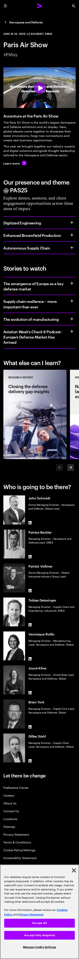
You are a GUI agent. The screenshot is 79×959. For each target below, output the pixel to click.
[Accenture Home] (40, 6)
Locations (10, 818)
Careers (8, 795)
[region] (39, 912)
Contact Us (11, 811)
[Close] (74, 870)
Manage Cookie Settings (39, 947)
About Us (9, 803)
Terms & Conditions (17, 842)
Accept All (39, 923)
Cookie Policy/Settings (19, 850)
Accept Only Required (39, 935)
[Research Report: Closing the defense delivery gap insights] (35, 414)
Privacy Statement (16, 834)
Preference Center (16, 787)
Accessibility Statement (20, 857)
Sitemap (9, 826)
